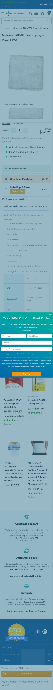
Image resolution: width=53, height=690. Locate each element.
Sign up (26, 374)
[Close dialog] (51, 314)
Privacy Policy (29, 366)
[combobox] (4, 349)
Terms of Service (40, 366)
